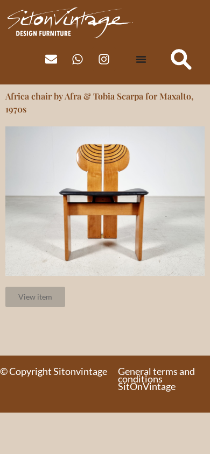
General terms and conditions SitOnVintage (156, 378)
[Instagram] (104, 59)
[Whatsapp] (77, 59)
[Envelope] (51, 59)
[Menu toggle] (141, 59)
